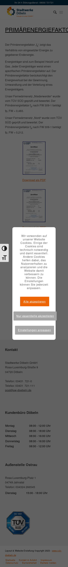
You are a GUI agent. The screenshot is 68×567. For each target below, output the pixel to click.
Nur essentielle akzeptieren (35, 316)
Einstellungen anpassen (34, 330)
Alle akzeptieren (34, 301)
